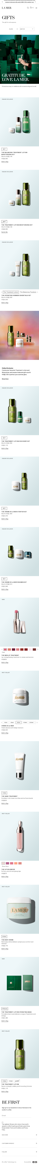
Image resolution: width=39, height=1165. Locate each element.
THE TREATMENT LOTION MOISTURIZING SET (17, 225)
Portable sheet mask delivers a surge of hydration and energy (18, 1015)
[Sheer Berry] (7, 863)
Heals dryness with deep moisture (12, 728)
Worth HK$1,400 (6, 514)
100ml (25, 722)
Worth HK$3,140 (6, 156)
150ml (11, 1081)
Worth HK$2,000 (6, 297)
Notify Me (4, 232)
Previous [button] (1, 292)
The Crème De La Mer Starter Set (14, 512)
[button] (2, 2)
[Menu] (36, 8)
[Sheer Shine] (3, 863)
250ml (31, 722)
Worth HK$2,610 (6, 584)
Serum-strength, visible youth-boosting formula (16, 1086)
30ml (12, 722)
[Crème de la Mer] (8, 8)
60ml (18, 722)
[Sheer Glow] (20, 863)
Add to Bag (4, 162)
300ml (4, 936)
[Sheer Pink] (11, 863)
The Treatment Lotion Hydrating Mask (16, 1012)
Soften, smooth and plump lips (11, 871)
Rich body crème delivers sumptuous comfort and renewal (17, 943)
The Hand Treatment (9, 796)
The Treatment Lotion (10, 292)
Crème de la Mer (7, 726)
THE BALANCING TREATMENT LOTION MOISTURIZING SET (14, 153)
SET (4, 149)
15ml (5, 722)
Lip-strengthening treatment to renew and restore (17, 657)
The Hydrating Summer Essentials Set (16, 295)
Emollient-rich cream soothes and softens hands (17, 798)
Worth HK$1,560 (6, 443)
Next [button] (37, 292)
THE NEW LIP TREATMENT (10, 655)
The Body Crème (7, 940)
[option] (11, 292)
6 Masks (4, 1009)
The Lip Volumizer (8, 869)
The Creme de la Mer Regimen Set (14, 582)
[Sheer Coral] (15, 863)
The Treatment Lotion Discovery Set (15, 441)
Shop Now (5, 379)
